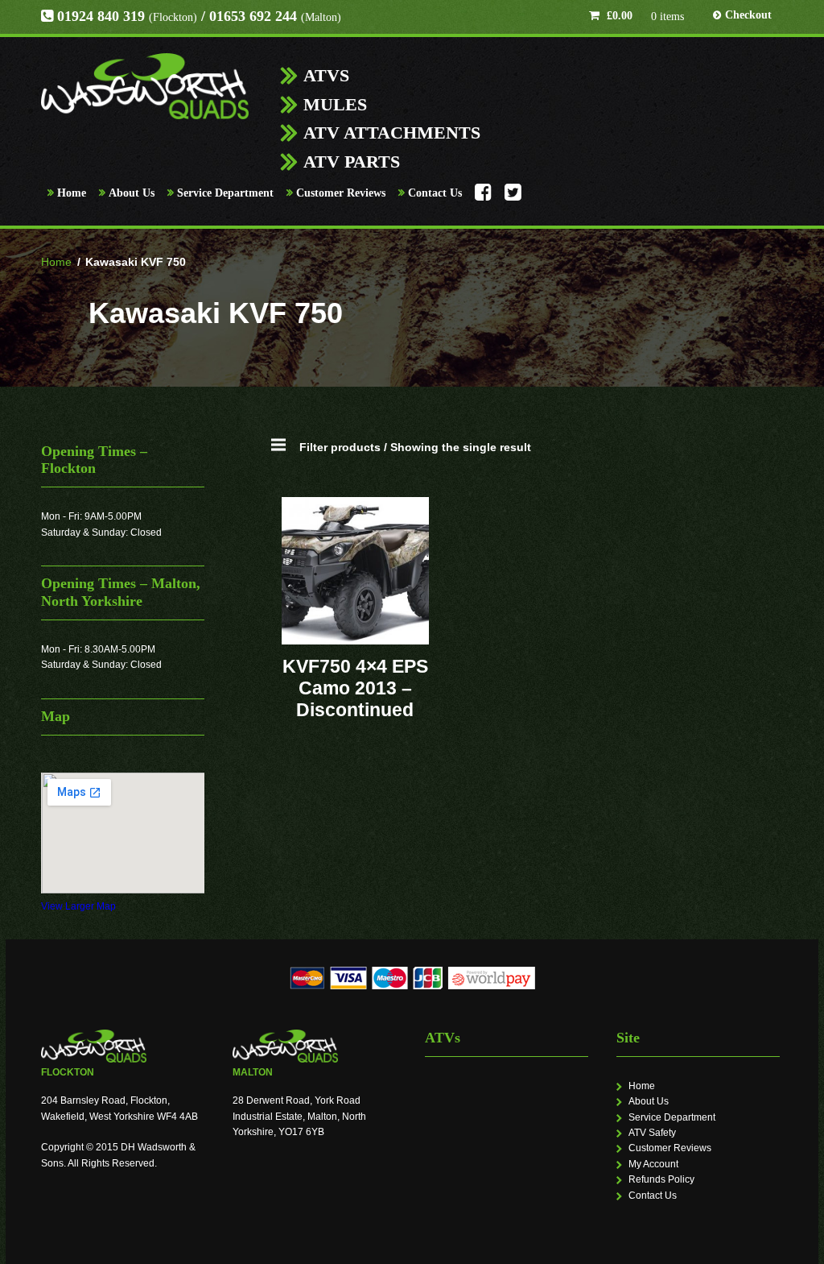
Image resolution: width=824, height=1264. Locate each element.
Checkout (748, 15)
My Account (653, 1164)
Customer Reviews (340, 193)
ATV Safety (652, 1132)
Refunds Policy (661, 1179)
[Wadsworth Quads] (145, 86)
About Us (131, 193)
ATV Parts (351, 161)
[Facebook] (483, 196)
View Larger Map (78, 906)
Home (71, 193)
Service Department (225, 193)
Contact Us (435, 193)
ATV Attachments (391, 132)
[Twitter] (513, 196)
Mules (335, 104)
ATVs (326, 75)
